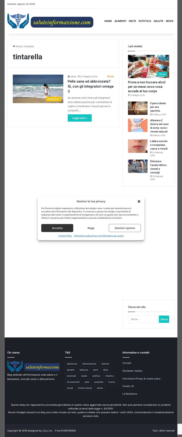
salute (100, 388)
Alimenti (120, 20)
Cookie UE (128, 386)
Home (108, 20)
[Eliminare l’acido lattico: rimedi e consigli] (138, 166)
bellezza (84, 369)
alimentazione (89, 363)
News (169, 20)
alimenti (105, 363)
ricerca (111, 382)
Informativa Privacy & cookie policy (141, 378)
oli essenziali (73, 382)
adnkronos (72, 363)
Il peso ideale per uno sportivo (158, 107)
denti (95, 369)
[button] (139, 201)
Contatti (126, 362)
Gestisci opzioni (125, 228)
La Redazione (129, 393)
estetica (96, 375)
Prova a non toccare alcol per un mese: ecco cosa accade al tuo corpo (146, 86)
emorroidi (71, 375)
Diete (132, 20)
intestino (109, 375)
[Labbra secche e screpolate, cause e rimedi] (138, 146)
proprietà (98, 382)
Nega (91, 228)
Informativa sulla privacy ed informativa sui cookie (99, 235)
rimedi (70, 388)
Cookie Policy (65, 235)
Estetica (145, 20)
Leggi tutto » (79, 117)
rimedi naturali (85, 388)
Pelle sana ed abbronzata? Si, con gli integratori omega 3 (91, 86)
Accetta (57, 228)
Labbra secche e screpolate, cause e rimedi (159, 145)
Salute (158, 20)
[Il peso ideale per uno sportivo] (138, 108)
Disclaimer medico (132, 370)
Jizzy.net (47, 430)
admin (73, 76)
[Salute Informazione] (51, 21)
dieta (105, 369)
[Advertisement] (149, 245)
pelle (87, 382)
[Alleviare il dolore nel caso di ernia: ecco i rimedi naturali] (138, 125)
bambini (71, 369)
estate (84, 375)
